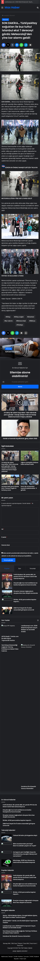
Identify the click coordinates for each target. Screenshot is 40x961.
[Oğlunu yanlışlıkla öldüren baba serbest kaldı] (30, 456)
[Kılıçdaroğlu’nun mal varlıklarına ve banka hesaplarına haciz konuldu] (7, 585)
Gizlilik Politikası (18, 956)
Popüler (7, 568)
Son (19, 568)
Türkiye (20, 325)
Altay (8, 317)
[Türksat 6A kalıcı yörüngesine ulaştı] (6, 837)
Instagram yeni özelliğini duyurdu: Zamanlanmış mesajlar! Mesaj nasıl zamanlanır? (25, 854)
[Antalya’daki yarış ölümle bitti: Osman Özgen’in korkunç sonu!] (10, 480)
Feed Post (20, 945)
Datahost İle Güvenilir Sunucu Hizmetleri (28, 787)
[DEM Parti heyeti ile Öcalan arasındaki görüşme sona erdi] (7, 610)
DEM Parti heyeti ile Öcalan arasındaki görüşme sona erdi (24, 609)
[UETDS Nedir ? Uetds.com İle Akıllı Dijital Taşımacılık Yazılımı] (10, 630)
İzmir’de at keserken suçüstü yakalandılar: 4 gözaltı (29, 488)
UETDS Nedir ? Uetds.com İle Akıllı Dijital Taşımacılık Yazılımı (10, 638)
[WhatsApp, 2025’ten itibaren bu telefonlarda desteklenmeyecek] (6, 862)
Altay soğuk (19, 317)
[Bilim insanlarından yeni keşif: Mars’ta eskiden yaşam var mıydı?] (6, 846)
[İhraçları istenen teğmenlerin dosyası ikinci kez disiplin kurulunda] (7, 593)
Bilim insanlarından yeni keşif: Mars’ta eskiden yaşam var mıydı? (24, 845)
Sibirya (32, 321)
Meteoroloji (21, 321)
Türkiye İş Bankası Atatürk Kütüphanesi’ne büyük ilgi (15, 352)
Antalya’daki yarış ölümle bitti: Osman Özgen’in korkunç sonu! (10, 488)
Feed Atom (33, 943)
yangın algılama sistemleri (20, 951)
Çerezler (26, 956)
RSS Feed (14, 943)
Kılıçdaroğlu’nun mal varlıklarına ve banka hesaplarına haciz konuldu (25, 584)
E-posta (4, 537)
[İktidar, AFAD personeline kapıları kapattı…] (7, 602)
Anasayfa (6, 15)
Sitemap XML (7, 943)
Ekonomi (12, 15)
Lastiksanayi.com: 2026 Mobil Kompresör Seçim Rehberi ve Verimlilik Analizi (29, 629)
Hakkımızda (4, 956)
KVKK (31, 956)
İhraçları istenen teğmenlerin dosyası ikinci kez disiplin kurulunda (26, 592)
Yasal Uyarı (23, 958)
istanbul (31, 317)
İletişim (11, 956)
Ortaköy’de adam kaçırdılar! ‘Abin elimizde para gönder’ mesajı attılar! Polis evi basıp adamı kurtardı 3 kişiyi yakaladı (9, 467)
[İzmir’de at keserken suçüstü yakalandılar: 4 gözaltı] (30, 480)
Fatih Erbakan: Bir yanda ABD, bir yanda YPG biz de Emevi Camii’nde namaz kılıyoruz (25, 576)
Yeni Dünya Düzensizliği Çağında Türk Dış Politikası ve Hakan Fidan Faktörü (9, 648)
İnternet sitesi (5, 545)
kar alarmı (9, 321)
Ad (2, 529)
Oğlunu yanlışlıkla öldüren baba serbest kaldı (29, 463)
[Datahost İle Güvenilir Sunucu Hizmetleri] (30, 714)
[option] (20, 348)
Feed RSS (26, 943)
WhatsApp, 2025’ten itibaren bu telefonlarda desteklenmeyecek (24, 861)
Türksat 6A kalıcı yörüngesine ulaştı (25, 835)
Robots (20, 943)
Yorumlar (33, 568)
